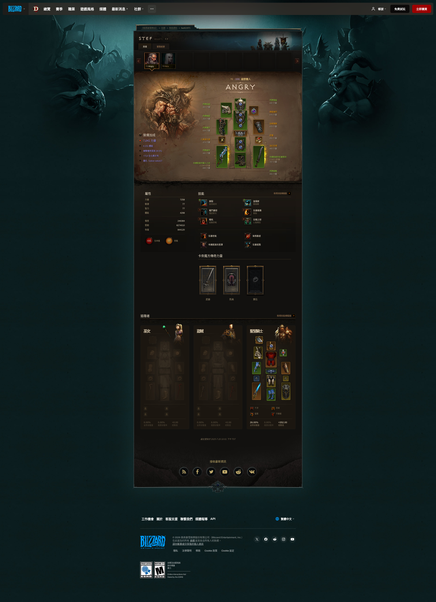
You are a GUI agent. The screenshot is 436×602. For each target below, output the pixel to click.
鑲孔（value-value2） (153, 161)
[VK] (252, 472)
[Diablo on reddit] (238, 472)
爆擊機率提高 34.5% (152, 151)
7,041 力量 (149, 140)
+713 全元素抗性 (151, 156)
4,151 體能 (148, 146)
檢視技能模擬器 (280, 193)
